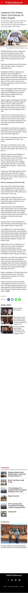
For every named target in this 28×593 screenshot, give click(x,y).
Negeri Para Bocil (13, 496)
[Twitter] (12, 299)
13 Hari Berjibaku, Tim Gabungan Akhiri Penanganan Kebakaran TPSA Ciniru (17, 490)
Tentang (22, 586)
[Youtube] (19, 580)
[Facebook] (8, 299)
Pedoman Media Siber (14, 586)
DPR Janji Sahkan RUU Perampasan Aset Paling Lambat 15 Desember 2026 (16, 505)
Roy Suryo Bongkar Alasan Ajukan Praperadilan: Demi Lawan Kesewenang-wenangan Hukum (19, 330)
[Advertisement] (14, 399)
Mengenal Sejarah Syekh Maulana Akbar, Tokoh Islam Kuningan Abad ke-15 (17, 474)
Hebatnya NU (12, 512)
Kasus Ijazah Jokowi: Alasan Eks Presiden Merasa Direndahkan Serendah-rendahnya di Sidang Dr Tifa (20, 321)
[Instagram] (12, 580)
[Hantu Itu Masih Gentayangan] (7, 311)
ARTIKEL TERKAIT (6, 305)
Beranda (5, 586)
